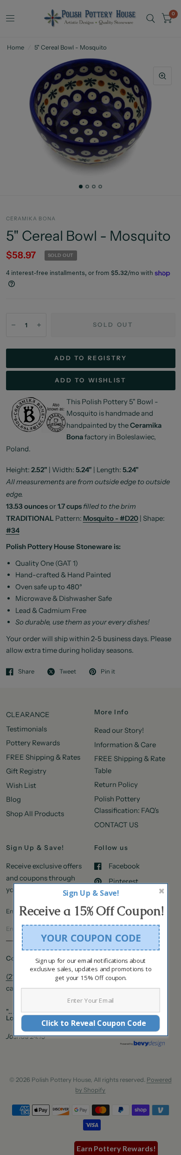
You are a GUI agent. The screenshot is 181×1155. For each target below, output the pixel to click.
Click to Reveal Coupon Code (90, 1023)
